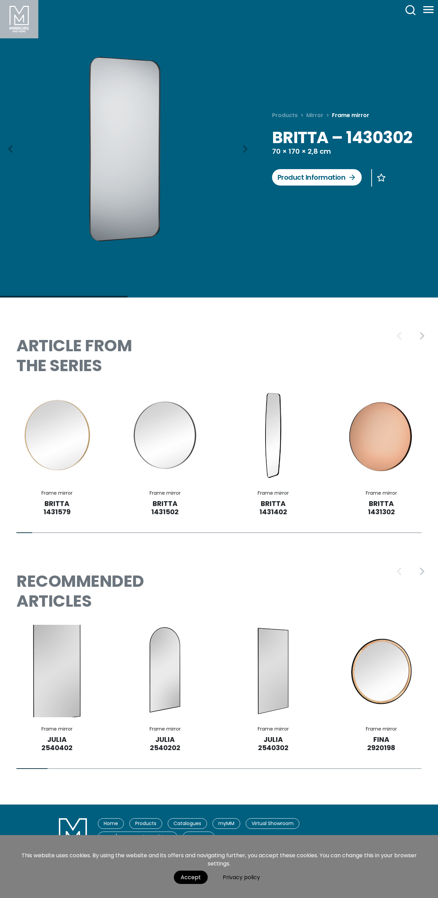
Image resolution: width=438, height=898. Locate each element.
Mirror (314, 115)
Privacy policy (241, 877)
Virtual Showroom (273, 823)
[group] (128, 148)
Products (285, 115)
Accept (191, 877)
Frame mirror (350, 115)
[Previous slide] (399, 335)
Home (111, 823)
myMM (226, 823)
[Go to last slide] (10, 148)
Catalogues (187, 823)
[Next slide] (244, 148)
